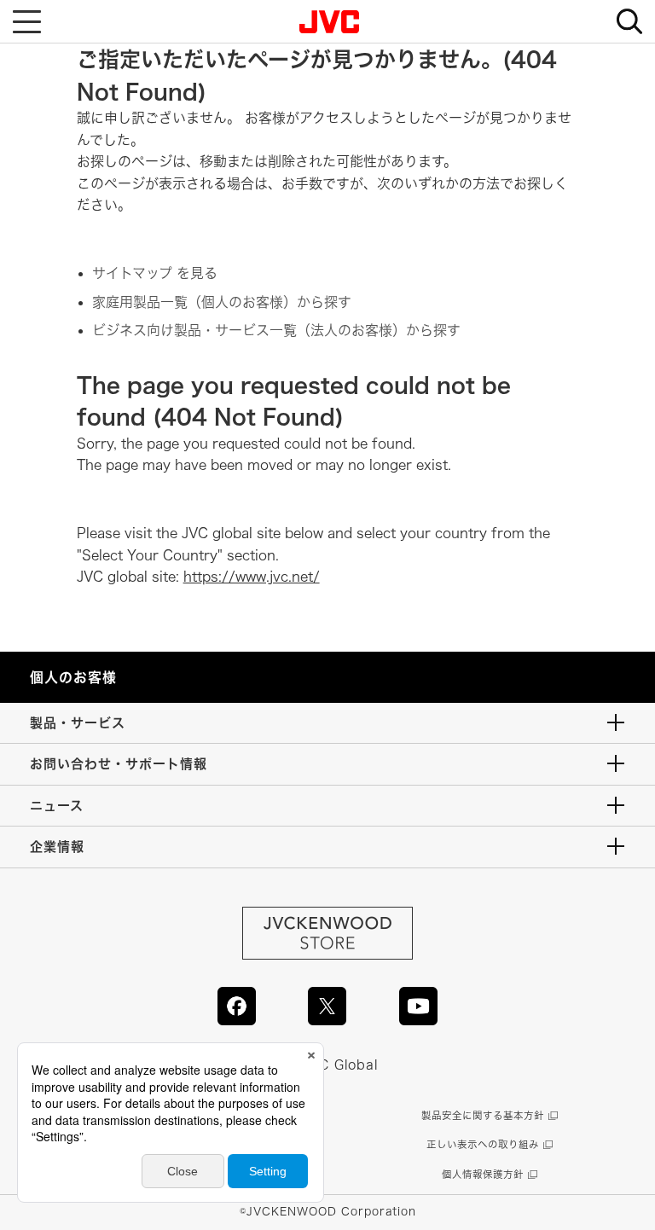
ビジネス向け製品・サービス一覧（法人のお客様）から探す (276, 330)
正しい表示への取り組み (482, 1144)
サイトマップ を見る (154, 273)
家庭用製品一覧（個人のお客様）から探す (221, 302)
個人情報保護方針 (483, 1174)
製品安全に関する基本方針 (482, 1115)
